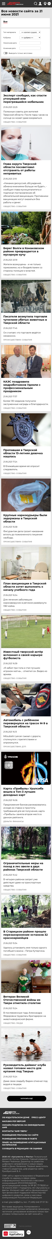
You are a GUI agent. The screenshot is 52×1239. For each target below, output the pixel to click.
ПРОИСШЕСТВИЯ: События (17, 340)
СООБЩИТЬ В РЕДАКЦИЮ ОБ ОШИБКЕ (22, 1148)
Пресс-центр (38, 1117)
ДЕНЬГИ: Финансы (13, 821)
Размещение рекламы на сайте (20, 1135)
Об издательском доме (15, 1117)
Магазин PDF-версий (14, 1121)
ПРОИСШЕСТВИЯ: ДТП (14, 747)
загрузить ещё (27, 1098)
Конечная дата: (9, 48)
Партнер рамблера (25, 1226)
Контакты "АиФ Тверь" (14, 1131)
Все (5, 21)
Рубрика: (7, 38)
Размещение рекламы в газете (19, 1139)
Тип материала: (9, 32)
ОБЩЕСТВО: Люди (13, 1023)
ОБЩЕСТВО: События (14, 122)
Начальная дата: (10, 43)
